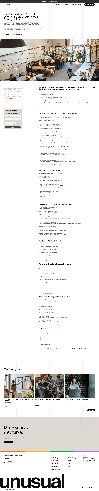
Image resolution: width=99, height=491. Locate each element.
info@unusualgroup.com (87, 462)
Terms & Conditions (12, 489)
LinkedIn (10, 460)
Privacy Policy (6, 489)
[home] (7, 4)
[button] (65, 5)
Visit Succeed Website (9, 462)
